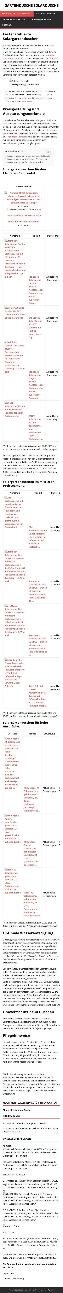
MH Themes (49, 1290)
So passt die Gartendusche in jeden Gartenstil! (24, 1123)
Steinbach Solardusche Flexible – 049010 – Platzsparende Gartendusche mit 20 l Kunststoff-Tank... (36, 289)
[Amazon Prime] (11, 1226)
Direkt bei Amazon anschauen (23, 221)
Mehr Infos (27, 101)
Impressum (8, 1273)
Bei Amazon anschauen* (15, 1180)
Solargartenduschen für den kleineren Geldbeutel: (28, 156)
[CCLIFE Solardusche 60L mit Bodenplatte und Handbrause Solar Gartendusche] (15, 416)
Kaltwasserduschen (40, 19)
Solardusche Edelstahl (14, 19)
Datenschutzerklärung (13, 1278)
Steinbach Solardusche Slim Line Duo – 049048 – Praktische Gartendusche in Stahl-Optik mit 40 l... (38, 591)
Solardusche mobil (45, 13)
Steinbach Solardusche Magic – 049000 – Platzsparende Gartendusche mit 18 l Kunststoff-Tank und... (36, 384)
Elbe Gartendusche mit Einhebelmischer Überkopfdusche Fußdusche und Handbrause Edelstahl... (38, 537)
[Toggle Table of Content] (47, 151)
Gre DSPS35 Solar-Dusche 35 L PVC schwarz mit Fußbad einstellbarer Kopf (35, 327)
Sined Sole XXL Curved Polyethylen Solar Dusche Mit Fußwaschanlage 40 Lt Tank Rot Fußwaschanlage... (38, 696)
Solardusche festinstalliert (16, 13)
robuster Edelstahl (17, 136)
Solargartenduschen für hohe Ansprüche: (24, 162)
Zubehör (6, 25)
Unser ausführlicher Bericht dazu (24, 215)
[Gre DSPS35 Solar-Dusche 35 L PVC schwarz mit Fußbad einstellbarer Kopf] (15, 317)
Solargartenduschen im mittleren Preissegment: (27, 159)
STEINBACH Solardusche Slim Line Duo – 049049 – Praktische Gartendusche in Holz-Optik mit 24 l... (38, 645)
